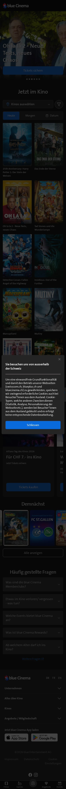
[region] (33, 394)
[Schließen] (59, 359)
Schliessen (33, 425)
